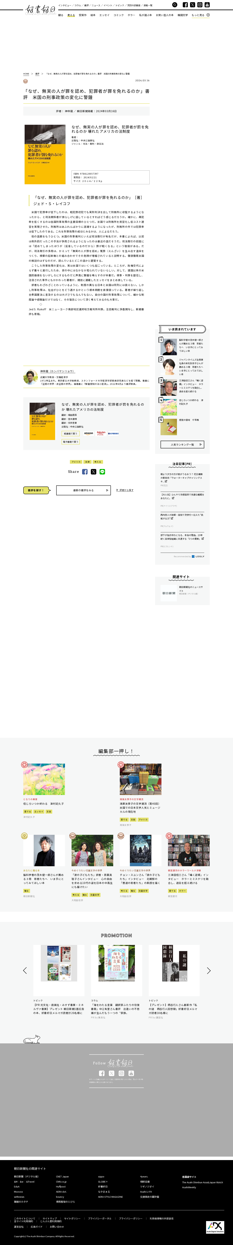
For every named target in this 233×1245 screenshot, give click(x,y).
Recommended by (182, 556)
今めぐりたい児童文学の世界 (87, 870)
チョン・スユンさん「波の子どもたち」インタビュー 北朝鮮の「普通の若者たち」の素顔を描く (140, 879)
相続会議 (145, 1181)
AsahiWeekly (189, 1187)
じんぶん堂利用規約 (51, 1221)
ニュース (96, 5)
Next (208, 970)
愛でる (27, 811)
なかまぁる (104, 1191)
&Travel (30, 1181)
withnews (19, 1196)
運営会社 (18, 1226)
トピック (119, 5)
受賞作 (82, 15)
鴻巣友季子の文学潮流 (131, 799)
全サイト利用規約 (23, 1221)
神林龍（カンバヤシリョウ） (57, 371)
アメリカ (76, 461)
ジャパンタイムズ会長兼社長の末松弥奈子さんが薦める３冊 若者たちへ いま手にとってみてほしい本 (191, 367)
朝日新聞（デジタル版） (27, 1176)
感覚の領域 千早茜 (189, 419)
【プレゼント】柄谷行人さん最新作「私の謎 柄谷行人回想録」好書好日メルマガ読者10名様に (173, 1009)
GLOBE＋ (103, 1181)
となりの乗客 (30, 799)
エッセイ (104, 15)
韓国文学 (183, 15)
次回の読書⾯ (133, 5)
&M (15, 1181)
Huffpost (61, 1186)
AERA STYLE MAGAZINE (110, 1196)
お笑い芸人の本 (165, 15)
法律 (87, 461)
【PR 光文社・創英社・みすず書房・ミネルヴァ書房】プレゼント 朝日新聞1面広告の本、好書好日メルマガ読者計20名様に (58, 1009)
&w (21, 1181)
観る (60, 15)
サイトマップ (50, 1218)
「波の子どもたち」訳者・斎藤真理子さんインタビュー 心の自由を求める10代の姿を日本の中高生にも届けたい (92, 881)
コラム (77, 5)
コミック (119, 15)
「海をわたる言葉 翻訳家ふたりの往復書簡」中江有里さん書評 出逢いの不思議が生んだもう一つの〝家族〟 (115, 1009)
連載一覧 (148, 5)
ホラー (131, 15)
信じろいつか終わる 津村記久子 (191, 402)
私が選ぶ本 (145, 15)
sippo (101, 1176)
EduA (16, 1186)
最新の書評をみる (83, 490)
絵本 (93, 15)
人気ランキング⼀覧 (182, 444)
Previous (25, 970)
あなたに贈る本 (31, 870)
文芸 (49, 811)
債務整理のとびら (65, 1201)
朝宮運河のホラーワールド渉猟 (184, 870)
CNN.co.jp (61, 1181)
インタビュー (64, 5)
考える (71, 15)
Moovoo (18, 1191)
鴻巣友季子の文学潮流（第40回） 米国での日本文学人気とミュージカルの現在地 (140, 807)
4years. (144, 1176)
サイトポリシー (72, 1218)
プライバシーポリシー (131, 1218)
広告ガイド (37, 1226)
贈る (26, 890)
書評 (86, 5)
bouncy (60, 1196)
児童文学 (94, 894)
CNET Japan (62, 1176)
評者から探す (126, 490)
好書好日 (41, 10)
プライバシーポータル (100, 1218)
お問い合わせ (57, 1226)
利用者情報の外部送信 (161, 1218)
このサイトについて (24, 1218)
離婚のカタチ (21, 1201)
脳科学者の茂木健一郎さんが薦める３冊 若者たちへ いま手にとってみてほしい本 (191, 345)
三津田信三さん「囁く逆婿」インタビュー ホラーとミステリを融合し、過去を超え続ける (191, 386)
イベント (108, 5)
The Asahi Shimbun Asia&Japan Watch (202, 1182)
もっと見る (198, 15)
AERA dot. (61, 1191)
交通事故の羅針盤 (149, 1196)
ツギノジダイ (147, 1186)
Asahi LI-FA (146, 1191)
